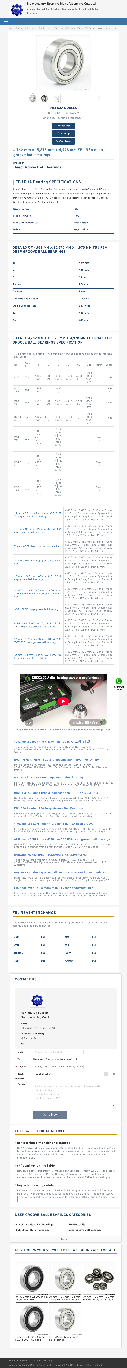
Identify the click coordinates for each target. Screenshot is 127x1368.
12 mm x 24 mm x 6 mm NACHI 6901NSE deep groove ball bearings (37, 657)
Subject (20, 1066)
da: (14, 313)
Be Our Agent (63, 141)
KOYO (68, 953)
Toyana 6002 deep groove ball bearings (37, 546)
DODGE (69, 961)
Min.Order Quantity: (25, 222)
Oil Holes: (19, 291)
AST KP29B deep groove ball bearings (36, 609)
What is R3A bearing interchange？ (63, 118)
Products (20, 28)
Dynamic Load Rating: (26, 298)
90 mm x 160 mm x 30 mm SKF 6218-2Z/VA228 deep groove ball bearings (37, 641)
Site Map (38, 1360)
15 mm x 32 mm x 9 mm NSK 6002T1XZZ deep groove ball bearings (38, 515)
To (18, 1059)
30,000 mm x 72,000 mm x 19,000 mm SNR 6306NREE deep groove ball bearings (37, 593)
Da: (15, 320)
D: (14, 270)
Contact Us (26, 1360)
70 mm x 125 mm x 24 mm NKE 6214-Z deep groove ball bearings (37, 531)
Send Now (50, 1115)
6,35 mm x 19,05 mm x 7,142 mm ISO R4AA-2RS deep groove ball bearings (37, 625)
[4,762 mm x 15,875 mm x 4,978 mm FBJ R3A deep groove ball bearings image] (63, 62)
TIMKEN (18, 953)
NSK (16, 937)
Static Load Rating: (24, 306)
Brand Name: (21, 209)
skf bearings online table (36, 1166)
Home (10, 28)
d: (14, 263)
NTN (16, 945)
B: (14, 277)
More (64, 1239)
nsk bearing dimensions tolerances (43, 1143)
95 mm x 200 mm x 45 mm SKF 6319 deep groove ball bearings (37, 578)
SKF (67, 937)
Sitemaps (49, 1360)
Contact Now (63, 125)
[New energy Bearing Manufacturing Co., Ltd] (17, 8)
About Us (13, 1360)
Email (19, 1052)
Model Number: (22, 216)
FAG (67, 945)
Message (21, 1084)
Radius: (17, 284)
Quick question (19, 1076)
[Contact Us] (119, 684)
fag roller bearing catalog (36, 1185)
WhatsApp (63, 133)
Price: (17, 229)
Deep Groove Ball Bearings (39, 28)
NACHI (18, 961)
